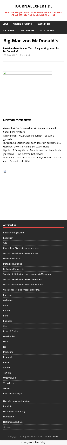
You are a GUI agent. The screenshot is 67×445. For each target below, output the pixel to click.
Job (4, 346)
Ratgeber (7, 294)
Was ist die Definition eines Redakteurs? (23, 284)
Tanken (7, 372)
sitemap (7, 427)
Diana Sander (26, 55)
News (5, 24)
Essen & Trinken (11, 331)
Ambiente (8, 300)
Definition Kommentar (14, 269)
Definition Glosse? (12, 258)
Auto (5, 305)
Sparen (7, 367)
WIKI (5, 243)
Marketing (8, 351)
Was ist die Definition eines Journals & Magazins (27, 274)
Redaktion (8, 237)
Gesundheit (43, 24)
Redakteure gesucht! (13, 232)
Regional (7, 357)
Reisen (6, 362)
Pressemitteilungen (12, 393)
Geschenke (9, 336)
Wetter (6, 388)
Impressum (8, 416)
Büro (5, 315)
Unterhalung (9, 377)
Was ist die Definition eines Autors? (20, 253)
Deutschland (27, 30)
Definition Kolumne (12, 263)
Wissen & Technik (22, 24)
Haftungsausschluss (13, 421)
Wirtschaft (9, 30)
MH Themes (53, 436)
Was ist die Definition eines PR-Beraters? (23, 279)
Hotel (5, 341)
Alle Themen (47, 30)
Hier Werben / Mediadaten (16, 401)
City (5, 325)
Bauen (6, 310)
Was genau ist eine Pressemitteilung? (21, 289)
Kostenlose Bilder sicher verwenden (21, 248)
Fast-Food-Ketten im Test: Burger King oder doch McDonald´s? (32, 50)
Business (7, 320)
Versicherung (9, 383)
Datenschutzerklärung (14, 411)
